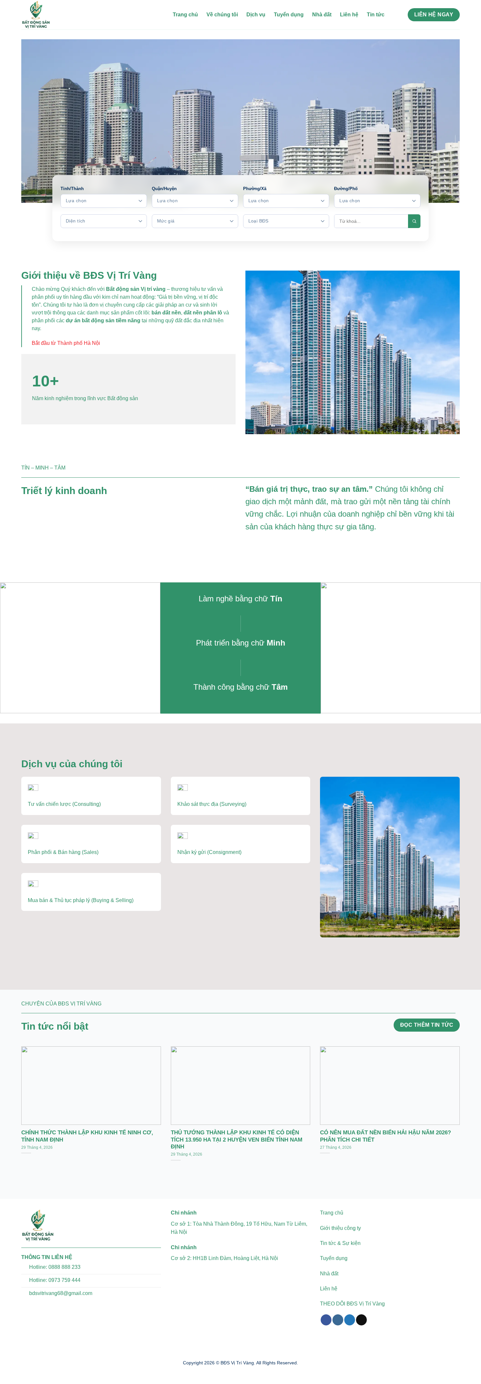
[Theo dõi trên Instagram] (337, 1319)
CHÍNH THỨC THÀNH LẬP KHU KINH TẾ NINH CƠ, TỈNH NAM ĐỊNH (87, 1136)
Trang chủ (185, 14)
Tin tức (375, 14)
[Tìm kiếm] (396, 15)
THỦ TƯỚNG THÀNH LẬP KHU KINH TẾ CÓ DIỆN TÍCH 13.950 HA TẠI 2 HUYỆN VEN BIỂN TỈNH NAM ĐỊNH (236, 1139)
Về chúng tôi (222, 14)
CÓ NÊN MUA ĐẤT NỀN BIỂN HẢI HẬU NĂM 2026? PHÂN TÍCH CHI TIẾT (385, 1136)
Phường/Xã (254, 188)
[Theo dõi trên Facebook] (326, 1319)
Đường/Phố (346, 188)
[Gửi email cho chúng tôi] (361, 1319)
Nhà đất (321, 14)
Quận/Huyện (164, 188)
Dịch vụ (255, 14)
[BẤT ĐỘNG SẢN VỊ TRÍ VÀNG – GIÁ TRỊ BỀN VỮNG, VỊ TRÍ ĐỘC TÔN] (54, 14)
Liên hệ (349, 14)
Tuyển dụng (289, 14)
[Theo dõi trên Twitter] (349, 1319)
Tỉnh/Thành (72, 188)
